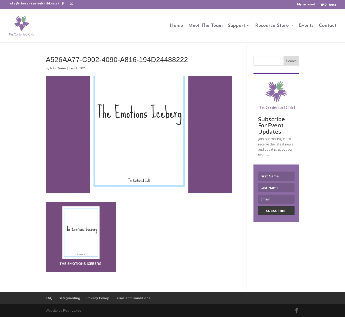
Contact (327, 25)
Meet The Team (205, 25)
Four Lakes (72, 310)
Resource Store (272, 25)
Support (236, 25)
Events (306, 25)
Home (176, 25)
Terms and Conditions (132, 298)
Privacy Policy (97, 298)
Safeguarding (69, 298)
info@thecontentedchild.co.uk (34, 3)
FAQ (49, 298)
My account (306, 4)
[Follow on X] (71, 3)
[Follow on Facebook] (63, 3)
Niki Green (58, 68)
